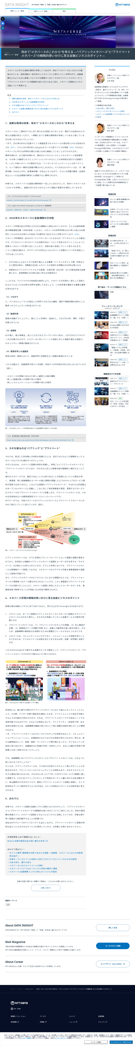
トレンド (20, 989)
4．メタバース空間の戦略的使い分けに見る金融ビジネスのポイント (36, 109)
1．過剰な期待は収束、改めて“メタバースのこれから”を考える (34, 98)
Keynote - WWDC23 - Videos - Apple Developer (25, 210)
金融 (8, 905)
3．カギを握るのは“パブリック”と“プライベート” (29, 105)
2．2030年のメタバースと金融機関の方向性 (27, 102)
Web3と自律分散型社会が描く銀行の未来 (26, 841)
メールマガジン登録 (112, 946)
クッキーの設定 (96, 1042)
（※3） (76, 234)
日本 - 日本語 (17, 1008)
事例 (64, 11)
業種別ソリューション (18, 1016)
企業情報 (101, 1016)
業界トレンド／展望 (17, 11)
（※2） (71, 147)
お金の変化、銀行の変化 (20, 862)
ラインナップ (102, 1022)
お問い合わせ (46, 888)
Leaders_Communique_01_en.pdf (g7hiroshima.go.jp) (28, 200)
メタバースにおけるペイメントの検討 (26, 865)
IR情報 (42, 1022)
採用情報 (14, 1022)
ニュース (72, 1022)
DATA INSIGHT (29, 989)
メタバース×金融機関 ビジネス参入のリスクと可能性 (33, 871)
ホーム (12, 989)
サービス (43, 1016)
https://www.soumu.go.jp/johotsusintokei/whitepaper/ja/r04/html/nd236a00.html (39, 440)
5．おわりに (14, 112)
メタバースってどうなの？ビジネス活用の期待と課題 (33, 868)
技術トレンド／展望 (40, 11)
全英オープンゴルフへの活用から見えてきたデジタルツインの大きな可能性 (43, 859)
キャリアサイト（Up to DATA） (111, 964)
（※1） (12, 147)
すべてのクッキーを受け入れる (121, 1042)
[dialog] (67, 1039)
